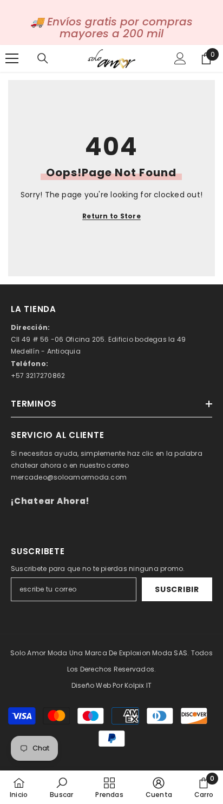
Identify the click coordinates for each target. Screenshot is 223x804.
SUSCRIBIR (177, 589)
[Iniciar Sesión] (180, 58)
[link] (61, 787)
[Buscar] (42, 58)
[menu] (11, 58)
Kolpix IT (138, 685)
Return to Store (111, 216)
